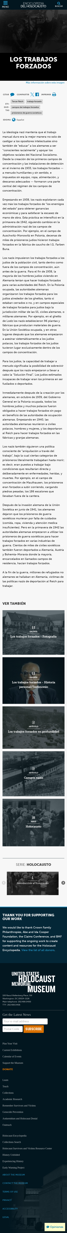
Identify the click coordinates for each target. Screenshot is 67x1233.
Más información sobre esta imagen (45, 82)
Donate (7, 1069)
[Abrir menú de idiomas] (13, 120)
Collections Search (11, 1142)
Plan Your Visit (9, 1043)
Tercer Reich (17, 101)
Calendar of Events (11, 1056)
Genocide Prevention (12, 1112)
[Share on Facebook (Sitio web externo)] (37, 94)
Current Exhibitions (12, 1050)
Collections (8, 1092)
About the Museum (13, 1174)
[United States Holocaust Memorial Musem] (33, 982)
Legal (5, 1217)
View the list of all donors (38, 950)
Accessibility (10, 1208)
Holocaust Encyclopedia (14, 1135)
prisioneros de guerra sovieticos (27, 113)
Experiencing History (13, 1161)
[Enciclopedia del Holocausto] (33, 5)
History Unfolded (11, 1155)
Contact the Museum (15, 1183)
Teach (5, 1086)
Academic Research (12, 1099)
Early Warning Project (13, 1167)
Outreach (7, 1125)
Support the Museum (12, 1063)
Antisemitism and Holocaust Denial (19, 1118)
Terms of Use (10, 1191)
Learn (5, 1080)
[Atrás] (4, 883)
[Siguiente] (63, 883)
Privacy (7, 1200)
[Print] (54, 94)
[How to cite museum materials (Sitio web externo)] (12, 94)
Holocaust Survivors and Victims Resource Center (27, 1148)
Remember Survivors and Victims (19, 1105)
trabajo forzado (34, 101)
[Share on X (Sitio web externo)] (32, 94)
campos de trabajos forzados (25, 107)
